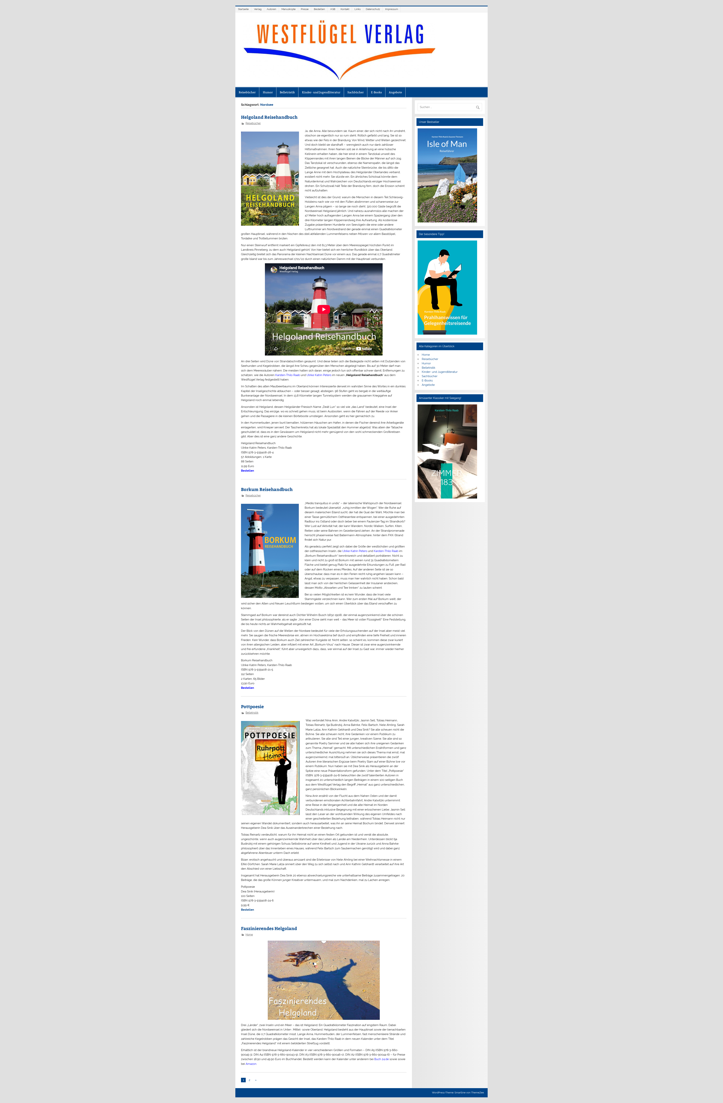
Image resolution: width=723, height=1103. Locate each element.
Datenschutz (373, 9)
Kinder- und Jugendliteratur (321, 92)
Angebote (395, 92)
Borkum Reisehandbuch (267, 489)
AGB (332, 9)
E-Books (376, 92)
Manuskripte (288, 9)
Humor (268, 92)
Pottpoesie (252, 706)
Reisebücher (247, 92)
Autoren (271, 9)
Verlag (258, 9)
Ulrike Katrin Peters (319, 375)
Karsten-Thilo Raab (287, 375)
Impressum (391, 9)
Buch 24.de (381, 1059)
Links (358, 9)
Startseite (243, 9)
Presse (305, 9)
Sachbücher (355, 92)
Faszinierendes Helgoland (269, 928)
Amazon (251, 1064)
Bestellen (319, 9)
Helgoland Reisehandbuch (269, 117)
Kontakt (345, 9)
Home (249, 934)
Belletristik (287, 92)
